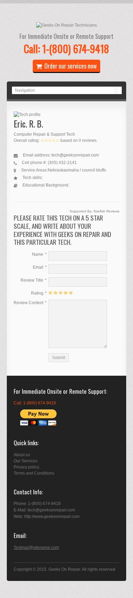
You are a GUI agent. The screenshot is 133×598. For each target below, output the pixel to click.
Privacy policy (26, 467)
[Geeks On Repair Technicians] (66, 25)
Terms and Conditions (34, 473)
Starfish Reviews (106, 211)
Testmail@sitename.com (36, 547)
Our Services (26, 461)
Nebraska (57, 170)
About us (22, 454)
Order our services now (70, 65)
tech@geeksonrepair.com (75, 155)
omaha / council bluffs (86, 170)
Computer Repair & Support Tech (44, 134)
